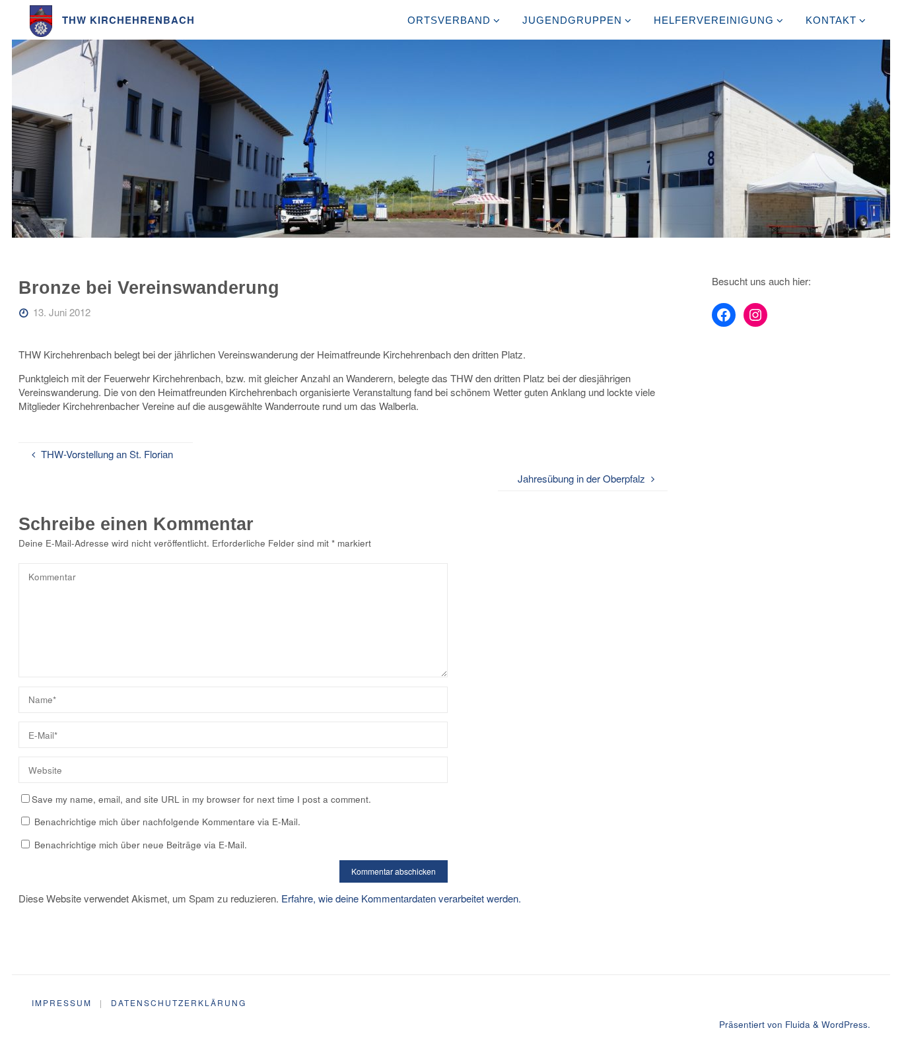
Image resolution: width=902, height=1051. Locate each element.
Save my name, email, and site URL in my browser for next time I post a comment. (201, 799)
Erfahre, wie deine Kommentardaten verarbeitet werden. (401, 898)
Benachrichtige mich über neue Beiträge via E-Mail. (140, 844)
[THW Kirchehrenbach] (41, 19)
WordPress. (845, 1024)
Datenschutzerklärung (178, 1002)
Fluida (796, 1024)
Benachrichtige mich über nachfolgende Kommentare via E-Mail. (167, 821)
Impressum (62, 1002)
